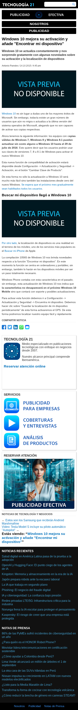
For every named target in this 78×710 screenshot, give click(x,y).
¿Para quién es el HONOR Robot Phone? (29, 642)
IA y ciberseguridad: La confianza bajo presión (31, 595)
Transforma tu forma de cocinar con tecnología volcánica (38, 690)
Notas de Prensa (54, 706)
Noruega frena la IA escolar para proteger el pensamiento (38, 609)
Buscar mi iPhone (15, 250)
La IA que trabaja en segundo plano (25, 584)
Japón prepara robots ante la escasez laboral (31, 579)
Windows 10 (9, 113)
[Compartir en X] (10, 327)
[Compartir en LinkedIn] (15, 327)
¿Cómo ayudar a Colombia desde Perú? (28, 656)
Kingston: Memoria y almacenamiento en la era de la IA (37, 574)
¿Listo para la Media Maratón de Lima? (27, 684)
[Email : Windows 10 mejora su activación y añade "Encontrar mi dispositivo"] (27, 327)
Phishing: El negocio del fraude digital (26, 590)
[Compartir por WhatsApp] (21, 327)
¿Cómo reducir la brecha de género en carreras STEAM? (38, 695)
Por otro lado (9, 243)
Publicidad (34, 706)
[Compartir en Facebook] (4, 327)
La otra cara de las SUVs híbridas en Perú (29, 670)
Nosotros (19, 706)
